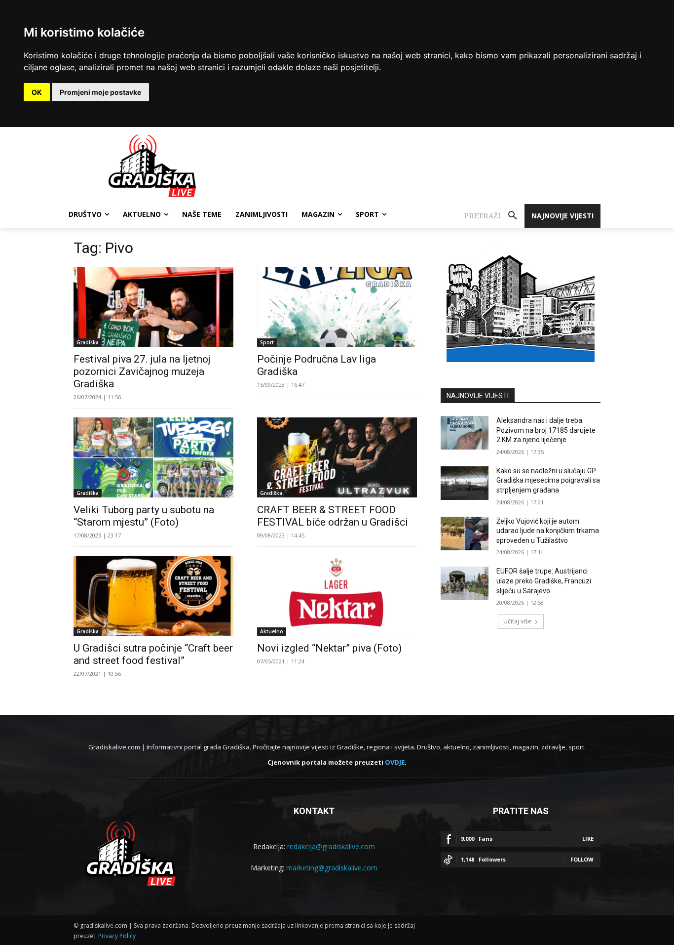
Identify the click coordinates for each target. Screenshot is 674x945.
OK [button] (37, 92)
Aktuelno (271, 631)
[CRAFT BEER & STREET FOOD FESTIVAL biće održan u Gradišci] (337, 457)
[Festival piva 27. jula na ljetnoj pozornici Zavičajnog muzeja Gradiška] (153, 307)
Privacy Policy (117, 936)
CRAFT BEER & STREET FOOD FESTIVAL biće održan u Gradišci (332, 516)
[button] (494, 216)
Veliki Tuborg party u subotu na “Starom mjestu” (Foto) (144, 516)
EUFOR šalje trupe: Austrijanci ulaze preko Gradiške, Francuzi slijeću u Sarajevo (543, 580)
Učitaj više (517, 621)
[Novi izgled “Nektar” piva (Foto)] (337, 596)
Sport (267, 342)
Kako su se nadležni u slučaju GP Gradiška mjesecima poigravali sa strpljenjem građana (548, 480)
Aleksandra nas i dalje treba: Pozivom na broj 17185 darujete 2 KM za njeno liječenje (546, 430)
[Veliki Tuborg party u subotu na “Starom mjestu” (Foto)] (153, 457)
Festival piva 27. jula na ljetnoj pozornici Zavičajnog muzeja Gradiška (142, 371)
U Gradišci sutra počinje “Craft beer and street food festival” (153, 654)
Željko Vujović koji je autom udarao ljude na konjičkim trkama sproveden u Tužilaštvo (547, 530)
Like (588, 838)
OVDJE (395, 762)
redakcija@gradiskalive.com (331, 846)
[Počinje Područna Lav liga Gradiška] (337, 307)
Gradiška (87, 342)
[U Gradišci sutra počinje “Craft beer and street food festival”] (153, 596)
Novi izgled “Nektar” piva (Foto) (329, 648)
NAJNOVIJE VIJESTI (478, 396)
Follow (582, 859)
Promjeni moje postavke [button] (100, 92)
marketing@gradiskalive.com (331, 867)
